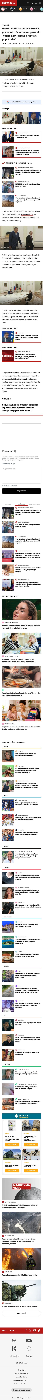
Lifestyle (36, 9)
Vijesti (6, 9)
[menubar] (36, 3)
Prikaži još (21, 1313)
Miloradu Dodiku (27, 214)
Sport (15, 9)
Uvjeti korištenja (21, 1377)
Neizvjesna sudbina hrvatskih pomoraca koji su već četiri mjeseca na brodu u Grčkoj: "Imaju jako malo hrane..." (20, 408)
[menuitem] (36, 3)
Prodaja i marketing (21, 1373)
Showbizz (25, 9)
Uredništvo (21, 1370)
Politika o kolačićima (21, 1384)
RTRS (10, 268)
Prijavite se (21, 491)
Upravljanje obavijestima (22, 1390)
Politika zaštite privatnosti (21, 1380)
